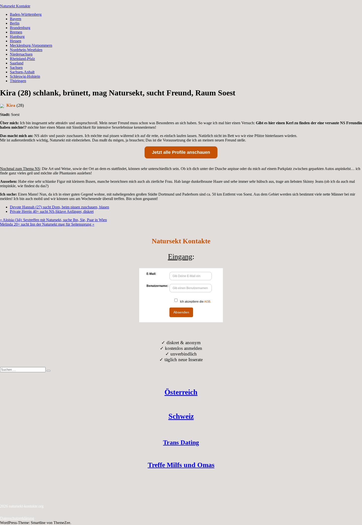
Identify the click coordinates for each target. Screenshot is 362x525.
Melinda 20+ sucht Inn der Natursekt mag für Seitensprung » (47, 224)
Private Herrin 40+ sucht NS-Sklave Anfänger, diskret (52, 211)
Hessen (15, 41)
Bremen (16, 32)
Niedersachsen (21, 54)
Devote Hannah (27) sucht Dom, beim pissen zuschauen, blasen (59, 207)
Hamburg (17, 36)
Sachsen (16, 67)
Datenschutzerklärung (17, 518)
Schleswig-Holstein (25, 76)
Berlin (14, 23)
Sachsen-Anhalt (22, 72)
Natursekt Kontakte (15, 6)
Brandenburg (20, 28)
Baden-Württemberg (26, 14)
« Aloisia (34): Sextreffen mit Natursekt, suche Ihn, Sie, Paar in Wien (53, 220)
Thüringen (18, 81)
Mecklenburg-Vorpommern (31, 45)
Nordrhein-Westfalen (26, 50)
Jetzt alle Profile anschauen (181, 152)
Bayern (15, 19)
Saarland (16, 63)
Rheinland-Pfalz (22, 59)
